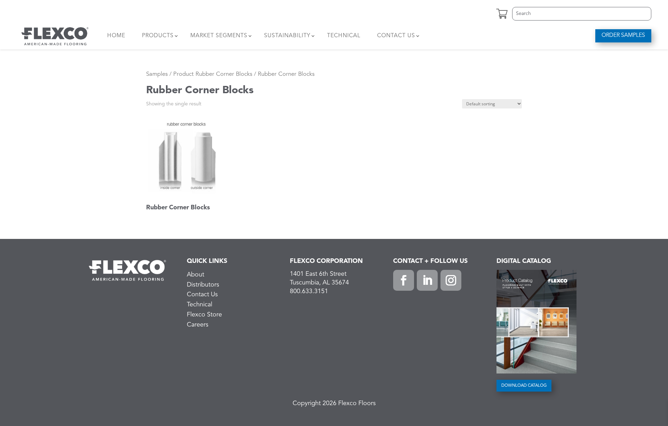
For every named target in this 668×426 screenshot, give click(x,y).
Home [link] (116, 36)
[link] (55, 36)
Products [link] (158, 36)
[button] (403, 280)
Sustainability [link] (287, 36)
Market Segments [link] (218, 36)
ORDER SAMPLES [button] (623, 35)
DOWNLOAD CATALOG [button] (524, 386)
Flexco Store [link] (204, 315)
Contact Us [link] (396, 36)
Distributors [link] (203, 285)
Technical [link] (343, 36)
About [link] (195, 275)
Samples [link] (157, 74)
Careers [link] (197, 325)
